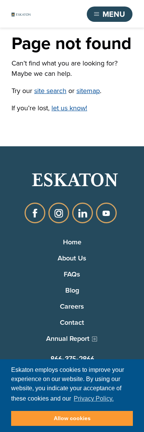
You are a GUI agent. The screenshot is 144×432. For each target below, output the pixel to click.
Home (72, 242)
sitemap (88, 91)
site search (50, 91)
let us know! (69, 108)
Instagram (58, 213)
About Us (72, 258)
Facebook (35, 213)
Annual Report (67, 338)
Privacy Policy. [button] (94, 398)
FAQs (72, 274)
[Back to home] (21, 14)
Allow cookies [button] (72, 418)
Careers (72, 306)
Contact (72, 322)
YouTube (106, 213)
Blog (72, 290)
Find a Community (50, 14)
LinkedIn (82, 213)
